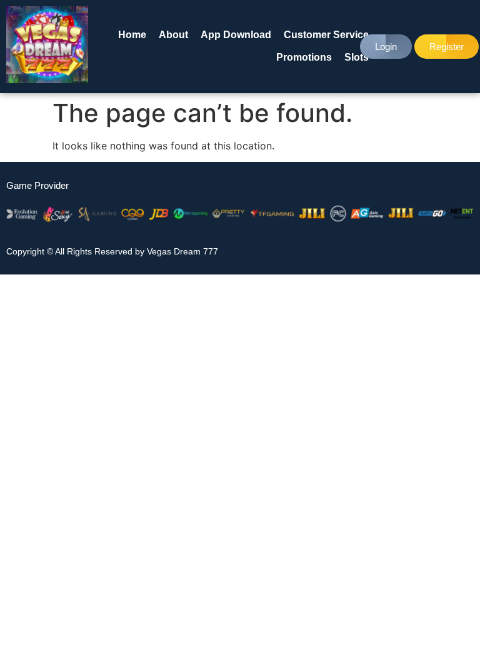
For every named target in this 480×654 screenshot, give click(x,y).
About (173, 34)
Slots (356, 57)
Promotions (304, 57)
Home (132, 34)
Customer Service (326, 34)
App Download (236, 34)
